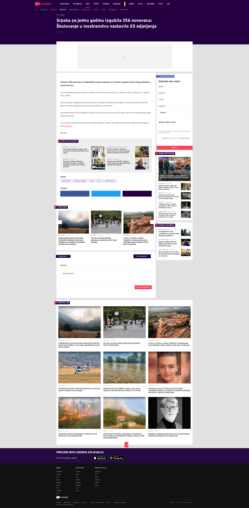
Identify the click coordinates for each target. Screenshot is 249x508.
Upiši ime (63, 265)
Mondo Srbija (80, 468)
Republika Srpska (81, 181)
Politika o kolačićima (97, 502)
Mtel (57, 488)
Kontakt (84, 502)
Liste (77, 491)
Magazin (58, 482)
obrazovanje (66, 181)
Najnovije (59, 471)
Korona (58, 474)
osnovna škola (110, 181)
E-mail (161, 99)
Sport (58, 480)
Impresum (76, 502)
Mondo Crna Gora (100, 468)
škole (92, 181)
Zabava (78, 480)
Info (57, 15)
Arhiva (109, 502)
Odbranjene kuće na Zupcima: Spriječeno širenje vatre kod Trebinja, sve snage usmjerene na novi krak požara (71, 241)
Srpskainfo (68, 126)
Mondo (58, 468)
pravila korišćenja (175, 138)
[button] (60, 222)
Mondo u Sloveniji (166, 225)
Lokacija (162, 106)
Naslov (162, 86)
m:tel (176, 502)
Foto (57, 493)
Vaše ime (162, 93)
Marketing (67, 502)
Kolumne (59, 491)
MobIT (58, 485)
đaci (99, 181)
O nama (58, 502)
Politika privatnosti (120, 502)
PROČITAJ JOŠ (63, 303)
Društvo (62, 15)
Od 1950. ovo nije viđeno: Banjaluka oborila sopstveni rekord (104, 240)
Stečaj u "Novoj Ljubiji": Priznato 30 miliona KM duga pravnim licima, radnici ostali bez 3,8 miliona (135, 241)
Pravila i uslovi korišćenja (64, 505)
